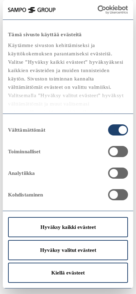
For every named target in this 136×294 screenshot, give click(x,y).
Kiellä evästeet (68, 273)
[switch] (118, 151)
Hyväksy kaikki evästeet (68, 227)
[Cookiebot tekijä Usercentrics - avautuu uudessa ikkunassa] (106, 9)
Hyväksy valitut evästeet (68, 250)
